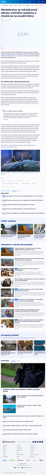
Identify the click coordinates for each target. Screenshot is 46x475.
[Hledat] (39, 2)
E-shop (4, 454)
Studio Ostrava (19, 450)
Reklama (4, 447)
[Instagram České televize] (33, 442)
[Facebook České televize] (35, 442)
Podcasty (32, 450)
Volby (16, 5)
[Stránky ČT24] (4, 460)
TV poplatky (19, 447)
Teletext (4, 450)
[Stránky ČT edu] (41, 460)
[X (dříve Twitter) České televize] (40, 442)
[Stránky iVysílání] (20, 460)
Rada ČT (4, 452)
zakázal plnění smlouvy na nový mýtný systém (15, 55)
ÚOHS (7, 186)
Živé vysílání (32, 445)
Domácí (19, 5)
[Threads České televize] (42, 442)
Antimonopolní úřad (11, 180)
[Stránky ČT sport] (12, 460)
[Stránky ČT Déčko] (28, 460)
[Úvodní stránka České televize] (9, 442)
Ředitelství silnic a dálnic (25, 183)
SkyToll (3, 186)
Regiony (28, 5)
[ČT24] (3, 1)
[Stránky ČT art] (35, 460)
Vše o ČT (18, 456)
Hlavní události (5, 5)
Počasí (18, 452)
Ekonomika (3, 180)
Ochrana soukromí (17, 472)
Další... (32, 5)
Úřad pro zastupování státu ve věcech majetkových (10, 183)
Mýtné (12, 186)
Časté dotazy (5, 456)
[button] (20, 161)
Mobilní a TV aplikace (34, 454)
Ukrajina (11, 5)
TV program (5, 445)
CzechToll (33, 183)
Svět (24, 5)
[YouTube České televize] (38, 442)
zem (1, 19)
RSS (42, 472)
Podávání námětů (20, 454)
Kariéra (31, 452)
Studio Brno (32, 447)
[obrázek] (23, 34)
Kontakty (32, 456)
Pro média (18, 445)
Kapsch (27, 180)
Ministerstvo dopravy (20, 180)
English (11, 472)
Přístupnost (23, 472)
